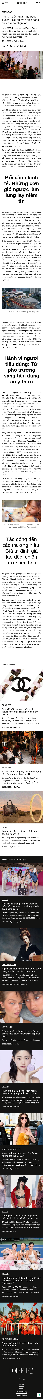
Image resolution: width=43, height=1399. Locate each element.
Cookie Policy (21, 1395)
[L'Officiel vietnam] (21, 3)
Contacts (21, 1388)
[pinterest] (11, 46)
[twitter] (18, 46)
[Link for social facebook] (19, 1380)
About (21, 1385)
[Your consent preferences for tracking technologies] (39, 1395)
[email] (4, 46)
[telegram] (25, 46)
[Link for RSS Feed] (24, 1379)
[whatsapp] (21, 46)
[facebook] (7, 46)
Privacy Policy (21, 1392)
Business (7, 12)
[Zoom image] (21, 298)
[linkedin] (14, 46)
